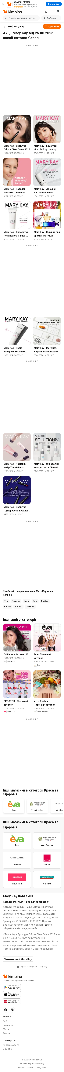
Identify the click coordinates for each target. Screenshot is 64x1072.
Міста (6, 1029)
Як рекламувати (11, 1044)
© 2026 (32, 1059)
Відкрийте (53, 4)
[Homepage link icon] (18, 967)
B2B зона (8, 1048)
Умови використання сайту (32, 1064)
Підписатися (53, 26)
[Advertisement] (32, 79)
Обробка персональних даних (32, 1067)
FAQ (5, 1021)
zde (47, 924)
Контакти (8, 1025)
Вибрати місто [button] (53, 18)
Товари (6, 1033)
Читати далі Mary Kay (18, 959)
